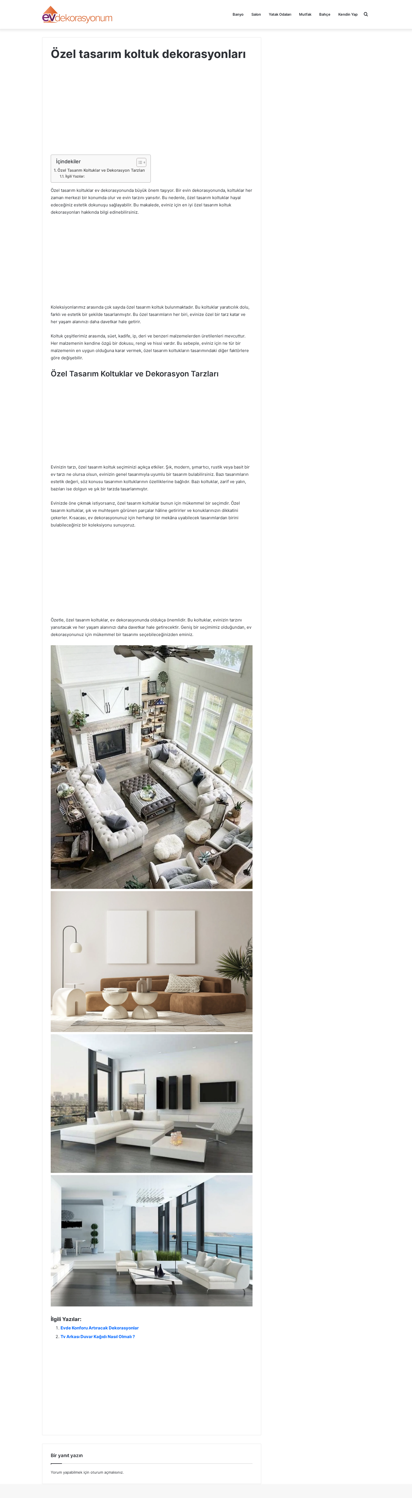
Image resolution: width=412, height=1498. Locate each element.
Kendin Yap (348, 14)
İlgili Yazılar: (75, 176)
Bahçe (324, 14)
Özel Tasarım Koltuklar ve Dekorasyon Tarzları (101, 170)
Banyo (238, 14)
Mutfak (305, 14)
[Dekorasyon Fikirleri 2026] (77, 14)
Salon (256, 14)
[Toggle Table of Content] (138, 162)
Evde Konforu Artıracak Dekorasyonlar (100, 1328)
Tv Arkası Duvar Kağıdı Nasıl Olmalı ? (98, 1336)
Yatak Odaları (280, 14)
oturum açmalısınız (107, 1472)
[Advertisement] (152, 113)
